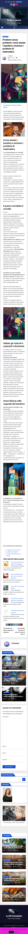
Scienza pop (5, 36)
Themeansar (13, 927)
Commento (6, 716)
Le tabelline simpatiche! (12, 552)
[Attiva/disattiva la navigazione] (14, 28)
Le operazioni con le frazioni (13, 550)
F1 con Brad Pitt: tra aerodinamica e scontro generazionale (12, 665)
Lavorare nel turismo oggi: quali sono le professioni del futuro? (13, 848)
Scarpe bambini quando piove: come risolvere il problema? (17, 576)
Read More (16, 932)
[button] (25, 27)
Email (4, 753)
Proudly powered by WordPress (10, 925)
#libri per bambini (12, 60)
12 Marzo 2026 (9, 850)
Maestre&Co (6, 843)
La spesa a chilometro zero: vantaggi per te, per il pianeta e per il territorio (14, 880)
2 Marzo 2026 (8, 866)
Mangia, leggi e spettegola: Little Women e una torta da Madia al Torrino (14, 897)
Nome (4, 746)
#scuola (19, 60)
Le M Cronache (14, 20)
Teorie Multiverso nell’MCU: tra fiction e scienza (13, 680)
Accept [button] (11, 932)
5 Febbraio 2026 (9, 899)
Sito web (5, 759)
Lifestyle (6, 876)
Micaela (11, 55)
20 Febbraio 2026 (9, 883)
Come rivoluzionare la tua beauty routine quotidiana (13, 863)
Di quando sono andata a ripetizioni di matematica (8, 630)
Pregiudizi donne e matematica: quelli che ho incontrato (12, 696)
